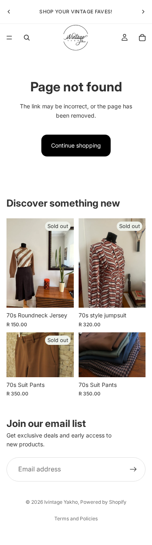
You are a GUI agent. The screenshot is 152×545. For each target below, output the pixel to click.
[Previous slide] (9, 12)
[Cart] (142, 37)
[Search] (27, 37)
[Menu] (9, 37)
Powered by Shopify (103, 502)
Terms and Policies (76, 518)
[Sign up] (133, 469)
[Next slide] (143, 12)
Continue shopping (76, 145)
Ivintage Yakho (61, 502)
